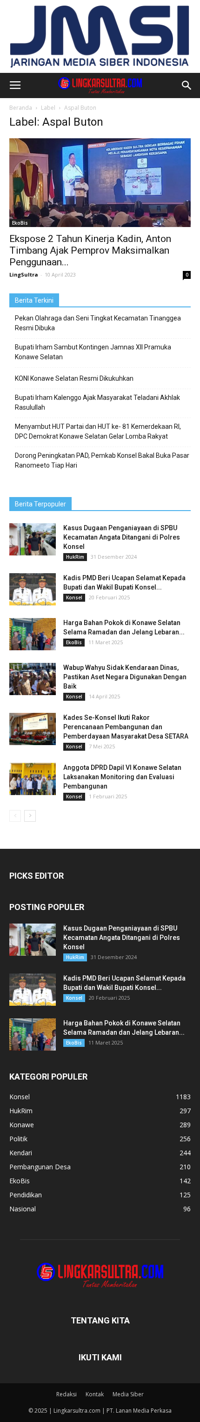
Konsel (74, 597)
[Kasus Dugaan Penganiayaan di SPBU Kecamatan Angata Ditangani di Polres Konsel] (32, 539)
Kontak (95, 1394)
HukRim (75, 557)
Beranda (20, 108)
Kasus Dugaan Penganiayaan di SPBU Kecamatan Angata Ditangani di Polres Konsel (121, 537)
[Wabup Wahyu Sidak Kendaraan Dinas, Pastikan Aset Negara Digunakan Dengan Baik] (32, 679)
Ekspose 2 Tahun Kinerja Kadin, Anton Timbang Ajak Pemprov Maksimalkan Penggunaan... (90, 250)
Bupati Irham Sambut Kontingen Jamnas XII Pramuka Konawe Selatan (93, 352)
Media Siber (128, 1394)
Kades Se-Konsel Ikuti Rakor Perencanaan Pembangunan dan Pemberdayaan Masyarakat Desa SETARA (125, 727)
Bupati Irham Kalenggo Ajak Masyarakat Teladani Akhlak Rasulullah (97, 402)
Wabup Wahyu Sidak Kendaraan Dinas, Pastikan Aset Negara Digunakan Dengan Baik (125, 677)
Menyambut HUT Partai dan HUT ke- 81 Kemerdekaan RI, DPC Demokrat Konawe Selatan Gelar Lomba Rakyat (98, 431)
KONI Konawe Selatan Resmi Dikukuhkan (74, 378)
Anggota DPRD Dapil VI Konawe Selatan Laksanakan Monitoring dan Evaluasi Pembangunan (122, 777)
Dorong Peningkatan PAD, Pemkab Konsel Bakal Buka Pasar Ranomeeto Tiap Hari (102, 460)
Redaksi (66, 1394)
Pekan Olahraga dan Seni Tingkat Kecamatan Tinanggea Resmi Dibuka (98, 323)
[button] (187, 85)
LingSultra (23, 274)
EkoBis (20, 223)
